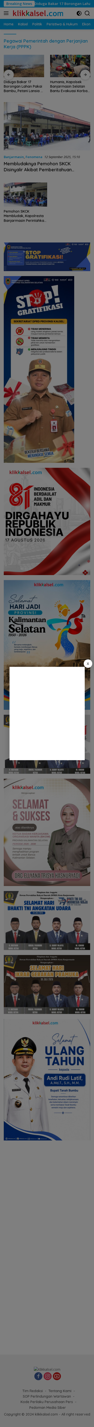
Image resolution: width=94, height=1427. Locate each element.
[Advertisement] (47, 713)
